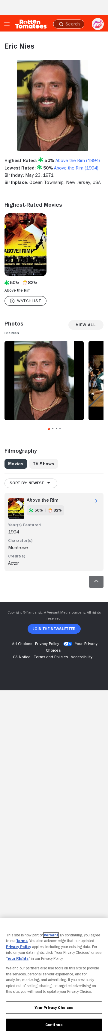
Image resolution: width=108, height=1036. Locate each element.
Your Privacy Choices (54, 1008)
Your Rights (18, 958)
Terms (22, 941)
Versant (51, 935)
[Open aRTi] (97, 24)
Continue (54, 1025)
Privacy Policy (18, 947)
